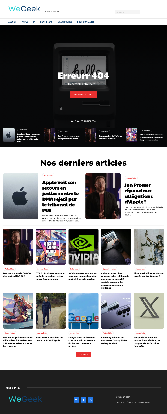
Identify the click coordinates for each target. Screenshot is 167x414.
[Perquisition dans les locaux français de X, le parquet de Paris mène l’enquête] (149, 311)
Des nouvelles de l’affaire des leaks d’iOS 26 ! (110, 137)
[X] (90, 400)
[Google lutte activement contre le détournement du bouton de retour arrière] (83, 311)
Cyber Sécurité (109, 269)
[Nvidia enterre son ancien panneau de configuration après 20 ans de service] (83, 247)
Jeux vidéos (145, 130)
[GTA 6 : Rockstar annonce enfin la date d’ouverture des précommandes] (131, 135)
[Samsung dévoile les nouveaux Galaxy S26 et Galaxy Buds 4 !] (116, 311)
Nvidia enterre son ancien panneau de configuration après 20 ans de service (82, 276)
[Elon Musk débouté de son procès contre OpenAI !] (149, 247)
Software (74, 269)
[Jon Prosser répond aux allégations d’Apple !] (49, 135)
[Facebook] (83, 400)
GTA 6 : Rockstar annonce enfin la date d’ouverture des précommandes (151, 137)
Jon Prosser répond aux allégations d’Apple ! (68, 137)
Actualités (23, 130)
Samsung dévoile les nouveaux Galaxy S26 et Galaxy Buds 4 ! (114, 340)
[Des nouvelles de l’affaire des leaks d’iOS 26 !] (90, 135)
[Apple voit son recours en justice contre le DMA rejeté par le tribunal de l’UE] (9, 135)
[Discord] (76, 400)
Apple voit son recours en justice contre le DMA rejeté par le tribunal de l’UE (28, 138)
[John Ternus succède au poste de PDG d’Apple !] (51, 311)
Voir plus (82, 354)
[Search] (137, 12)
